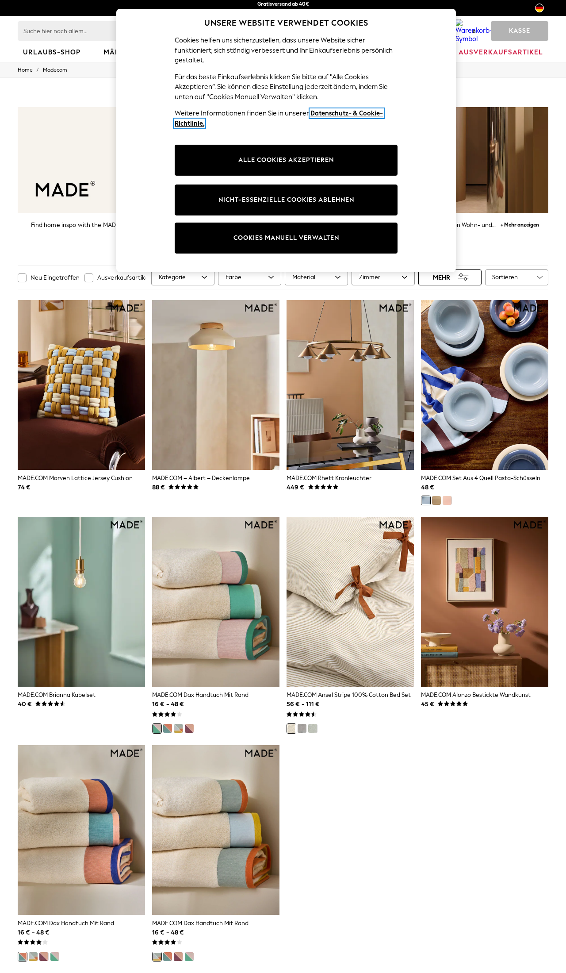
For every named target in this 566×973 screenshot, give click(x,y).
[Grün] (312, 728)
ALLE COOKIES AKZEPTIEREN (286, 160)
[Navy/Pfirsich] (167, 728)
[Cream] (436, 500)
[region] (286, 140)
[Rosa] (447, 500)
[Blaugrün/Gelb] (178, 728)
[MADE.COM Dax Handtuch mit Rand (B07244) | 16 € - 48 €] (81, 830)
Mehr (441, 277)
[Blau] (425, 500)
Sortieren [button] (505, 277)
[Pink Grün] (157, 728)
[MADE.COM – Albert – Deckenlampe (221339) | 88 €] (215, 385)
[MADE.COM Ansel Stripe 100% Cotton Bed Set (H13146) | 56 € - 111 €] (350, 602)
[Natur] (291, 728)
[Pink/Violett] (189, 728)
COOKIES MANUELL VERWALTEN (286, 238)
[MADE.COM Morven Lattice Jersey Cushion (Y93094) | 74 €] (81, 385)
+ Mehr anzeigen (520, 224)
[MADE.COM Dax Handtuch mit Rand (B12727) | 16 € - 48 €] (215, 830)
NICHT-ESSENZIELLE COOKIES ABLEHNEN (286, 200)
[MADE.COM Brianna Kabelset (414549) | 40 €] (81, 602)
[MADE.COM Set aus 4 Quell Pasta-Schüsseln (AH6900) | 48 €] (484, 385)
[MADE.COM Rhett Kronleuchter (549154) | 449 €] (350, 385)
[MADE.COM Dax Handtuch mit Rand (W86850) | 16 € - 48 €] (215, 602)
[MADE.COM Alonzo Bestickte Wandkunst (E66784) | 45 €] (484, 602)
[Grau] (302, 728)
